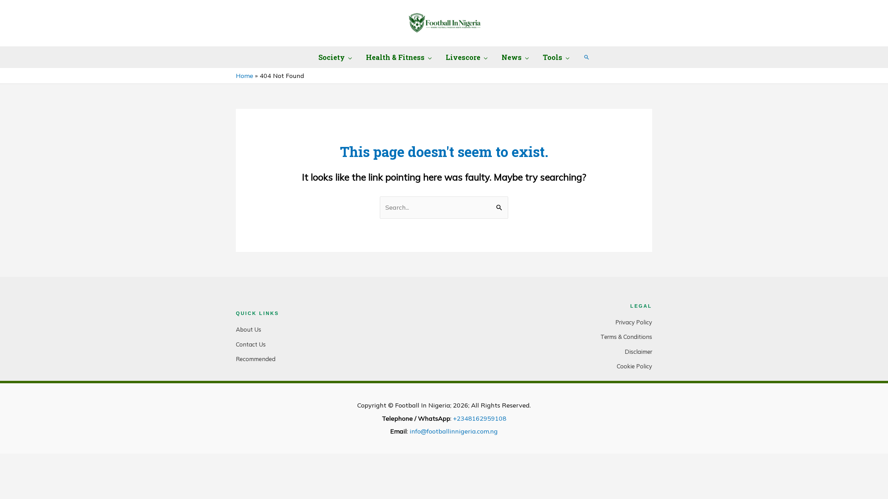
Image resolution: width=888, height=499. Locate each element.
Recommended (255, 358)
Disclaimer (638, 351)
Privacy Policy (633, 322)
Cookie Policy (634, 366)
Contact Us (251, 344)
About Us (248, 329)
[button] (348, 57)
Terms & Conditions (626, 336)
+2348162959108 (479, 418)
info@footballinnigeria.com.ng (454, 431)
